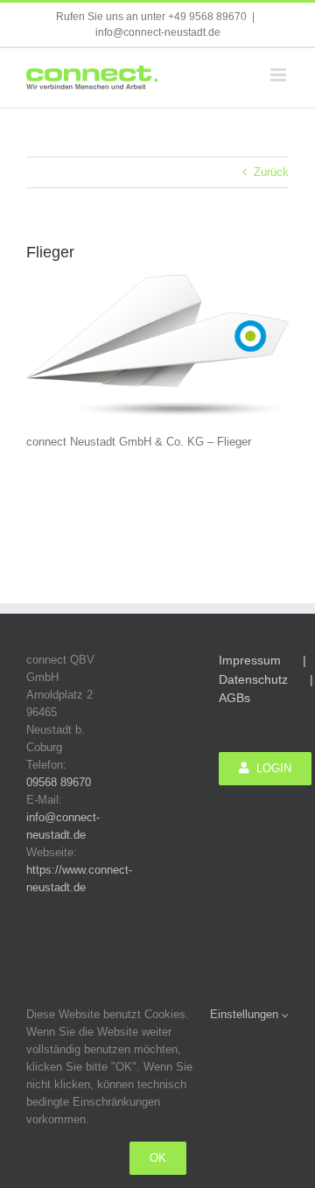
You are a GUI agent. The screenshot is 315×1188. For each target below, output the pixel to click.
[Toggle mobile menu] (279, 75)
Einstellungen (246, 1014)
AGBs (234, 698)
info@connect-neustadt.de (157, 32)
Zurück (271, 172)
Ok (158, 1157)
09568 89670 (58, 782)
